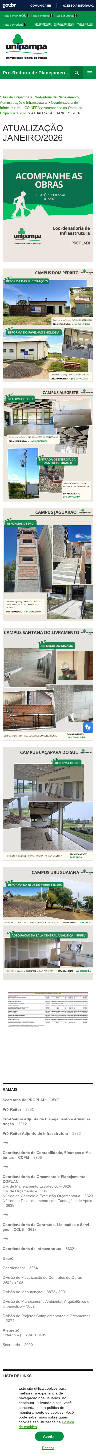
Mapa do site (85, 23)
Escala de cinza (64, 23)
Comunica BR (40, 5)
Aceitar (49, 1436)
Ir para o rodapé (14, 24)
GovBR (9, 5)
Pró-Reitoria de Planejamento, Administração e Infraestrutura (36, 72)
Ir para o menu (41, 15)
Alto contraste (42, 23)
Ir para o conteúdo (16, 15)
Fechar (48, 1448)
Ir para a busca (65, 15)
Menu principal (89, 72)
